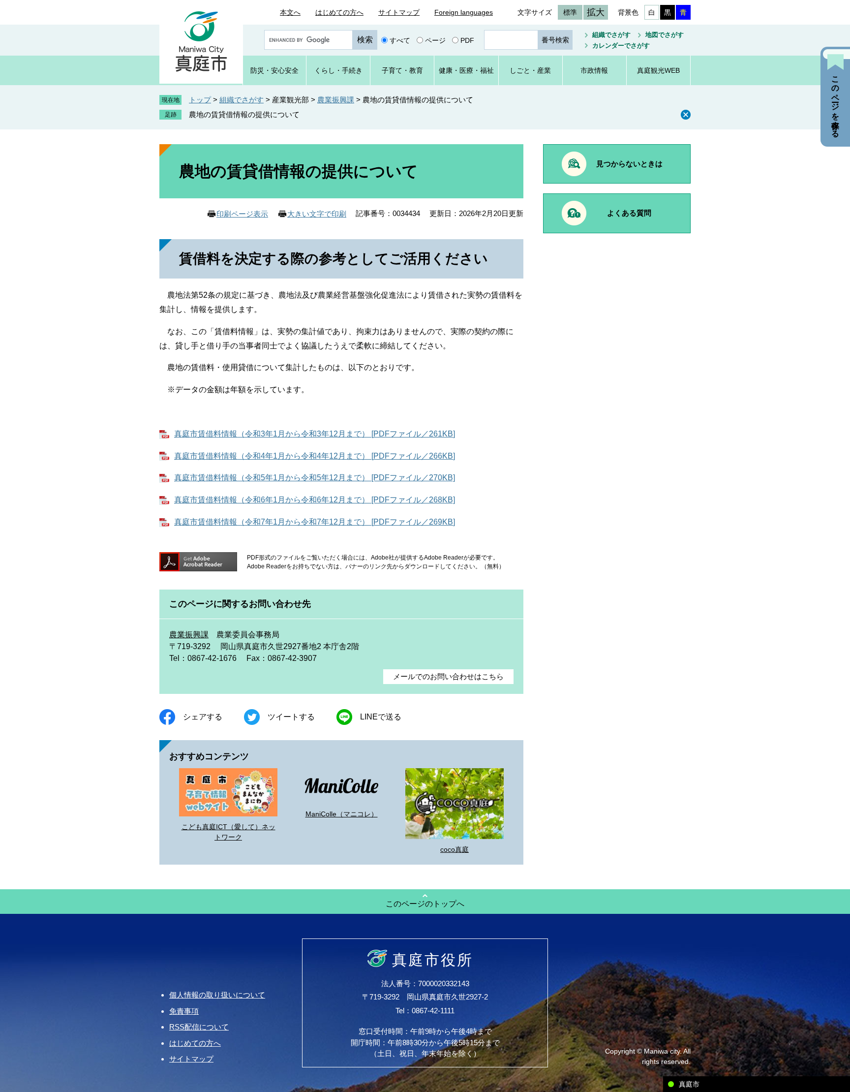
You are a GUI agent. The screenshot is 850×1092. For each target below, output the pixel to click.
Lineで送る (380, 717)
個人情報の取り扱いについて (217, 995)
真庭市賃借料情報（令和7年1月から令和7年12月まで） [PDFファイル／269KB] (314, 522)
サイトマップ (399, 12)
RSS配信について (199, 1027)
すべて (400, 40)
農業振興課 (335, 99)
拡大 (596, 12)
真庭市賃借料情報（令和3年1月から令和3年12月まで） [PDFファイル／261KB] (314, 434)
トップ (200, 99)
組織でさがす (611, 34)
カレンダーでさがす (621, 45)
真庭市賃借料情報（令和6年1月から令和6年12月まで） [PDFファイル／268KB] (314, 500)
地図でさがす (664, 34)
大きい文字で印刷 (316, 214)
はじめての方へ (339, 12)
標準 (570, 12)
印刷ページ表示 (242, 214)
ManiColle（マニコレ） (341, 814)
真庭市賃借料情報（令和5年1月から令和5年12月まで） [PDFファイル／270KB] (314, 477)
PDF (467, 40)
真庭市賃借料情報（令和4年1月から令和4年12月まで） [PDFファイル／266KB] (314, 456)
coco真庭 (454, 849)
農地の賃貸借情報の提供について (244, 114)
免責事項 (184, 1011)
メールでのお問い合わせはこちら (448, 676)
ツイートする (291, 717)
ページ (435, 40)
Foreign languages (463, 12)
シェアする (202, 717)
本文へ (290, 12)
